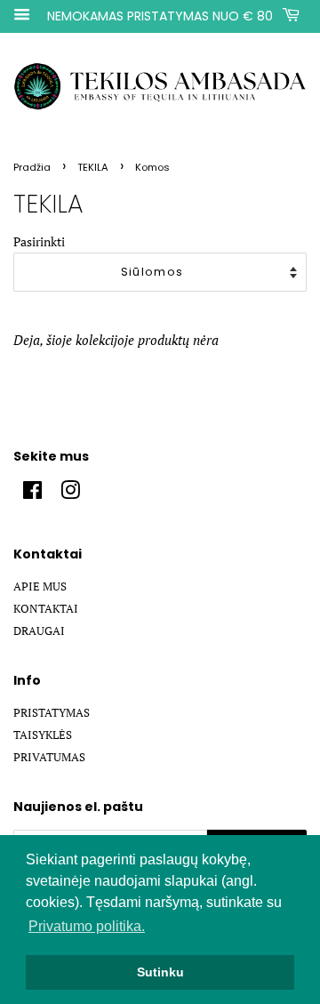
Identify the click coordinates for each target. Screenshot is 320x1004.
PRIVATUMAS (49, 757)
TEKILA (92, 167)
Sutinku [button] (160, 972)
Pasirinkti (39, 242)
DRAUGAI (39, 631)
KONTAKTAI (45, 608)
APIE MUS (40, 586)
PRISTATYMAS (51, 712)
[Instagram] (70, 494)
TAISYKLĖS (42, 735)
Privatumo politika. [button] (86, 926)
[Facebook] (32, 494)
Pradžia (32, 167)
